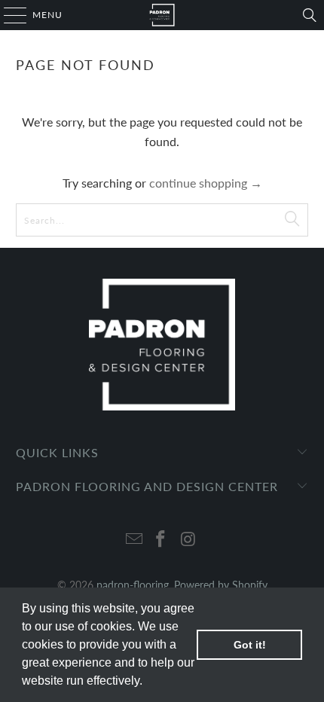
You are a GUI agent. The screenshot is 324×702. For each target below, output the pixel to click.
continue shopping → (205, 183)
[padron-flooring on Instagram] (188, 540)
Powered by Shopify (220, 584)
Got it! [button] (250, 645)
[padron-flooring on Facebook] (161, 540)
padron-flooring (132, 584)
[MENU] (8, 15)
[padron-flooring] (162, 15)
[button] (147, 682)
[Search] (309, 15)
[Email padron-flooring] (134, 540)
